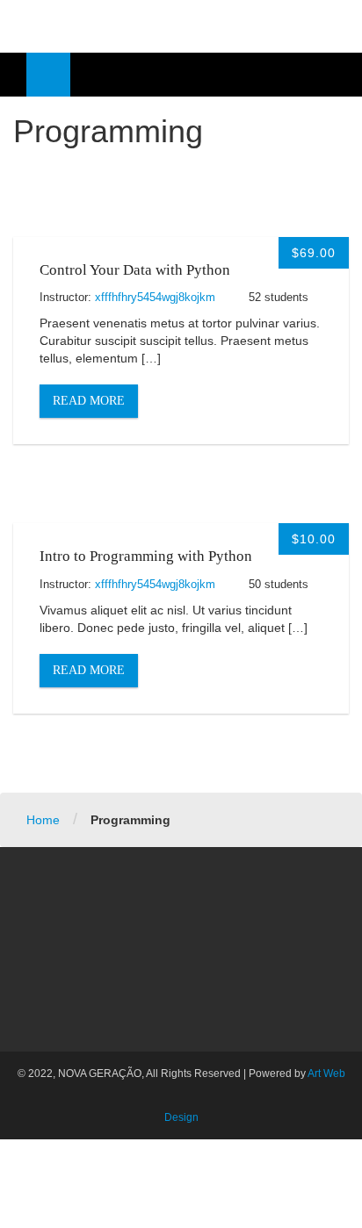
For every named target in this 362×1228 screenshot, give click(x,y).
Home (43, 820)
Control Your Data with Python (135, 270)
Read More (89, 400)
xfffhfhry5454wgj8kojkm (155, 297)
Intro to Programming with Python (146, 556)
